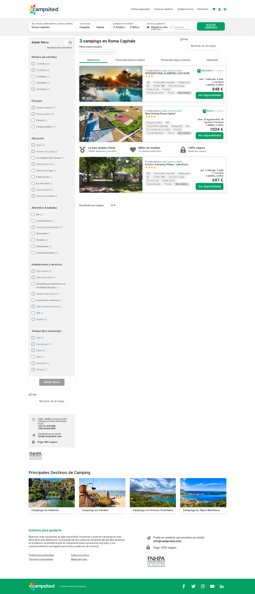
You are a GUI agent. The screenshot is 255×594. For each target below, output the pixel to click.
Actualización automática (59, 48)
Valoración (212, 60)
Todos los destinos (163, 9)
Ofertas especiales (140, 9)
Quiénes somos (185, 9)
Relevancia (93, 60)
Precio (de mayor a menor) (175, 60)
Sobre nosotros (80, 555)
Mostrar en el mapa (51, 401)
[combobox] (53, 27)
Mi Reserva (202, 9)
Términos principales (41, 559)
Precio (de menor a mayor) (130, 60)
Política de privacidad (41, 555)
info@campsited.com (50, 436)
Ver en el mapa (174, 71)
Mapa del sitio (79, 559)
